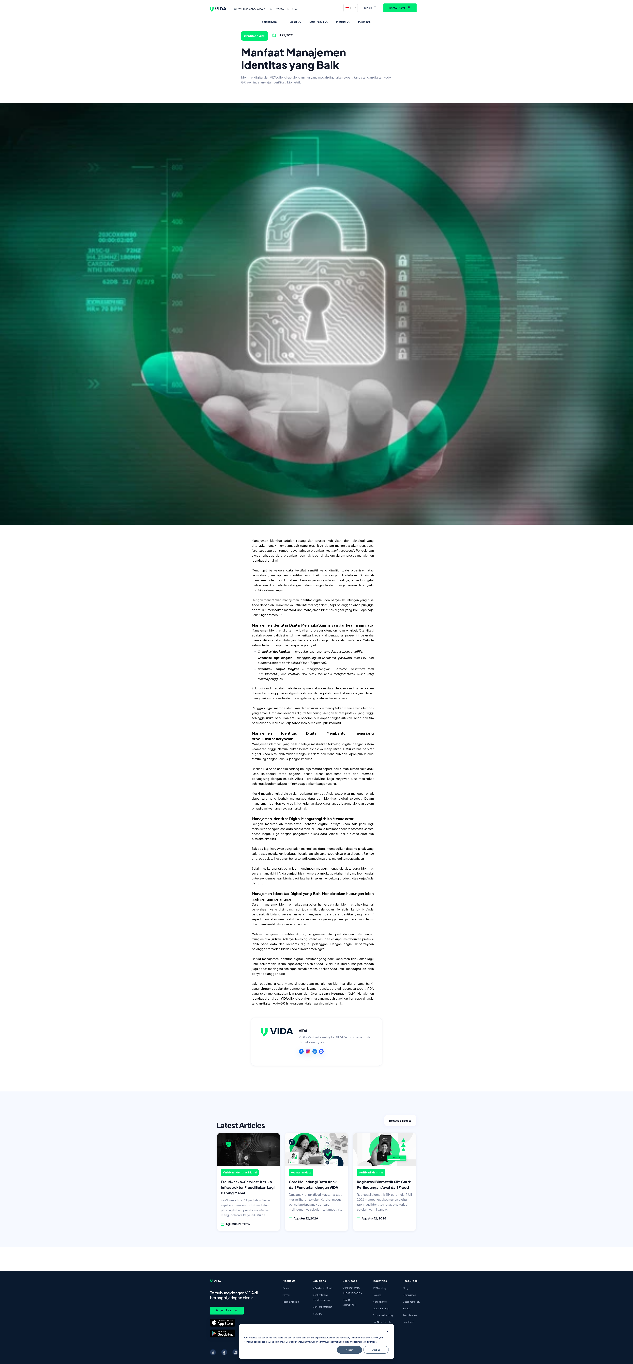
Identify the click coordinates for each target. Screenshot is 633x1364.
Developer (408, 1321)
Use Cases (350, 1281)
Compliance (409, 1294)
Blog (405, 1288)
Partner (286, 1294)
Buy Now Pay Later (382, 1321)
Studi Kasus (316, 21)
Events (406, 1308)
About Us (289, 1281)
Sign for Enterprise (322, 1306)
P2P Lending (379, 1288)
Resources (410, 1281)
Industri (341, 21)
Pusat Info (364, 21)
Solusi (293, 21)
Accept (349, 1349)
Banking (377, 1294)
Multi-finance (380, 1301)
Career (286, 1288)
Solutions (319, 1281)
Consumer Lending (383, 1315)
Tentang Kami (268, 21)
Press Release (410, 1315)
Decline (376, 1349)
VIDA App (317, 1313)
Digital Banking (381, 1308)
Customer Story (411, 1301)
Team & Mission (291, 1301)
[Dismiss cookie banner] (387, 1331)
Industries (380, 1281)
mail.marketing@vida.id (252, 9)
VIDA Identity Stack (323, 1288)
